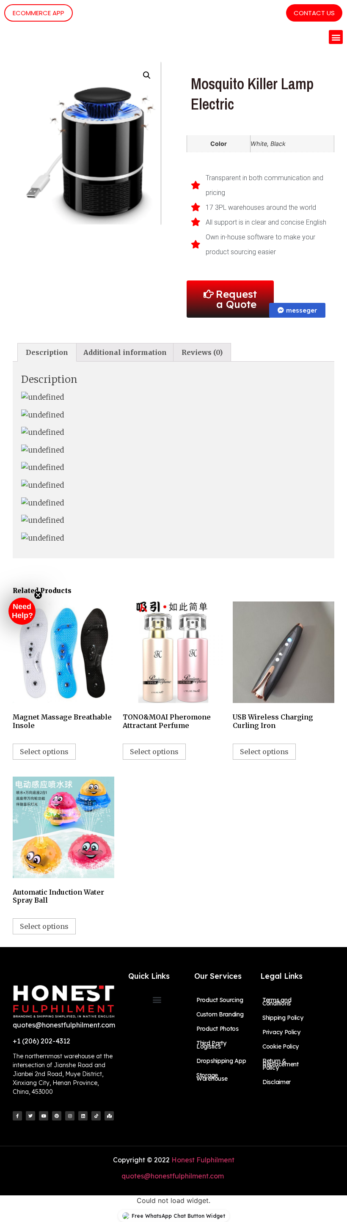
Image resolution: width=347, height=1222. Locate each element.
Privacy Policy (281, 1032)
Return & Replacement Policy (280, 1064)
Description (47, 352)
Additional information (125, 352)
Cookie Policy (280, 1046)
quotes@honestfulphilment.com (173, 1176)
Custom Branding (220, 1014)
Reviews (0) (202, 352)
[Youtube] (43, 1115)
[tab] (47, 352)
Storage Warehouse (211, 1076)
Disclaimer (276, 1082)
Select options (44, 751)
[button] (336, 37)
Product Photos (217, 1029)
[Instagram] (69, 1115)
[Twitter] (30, 1115)
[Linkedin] (83, 1115)
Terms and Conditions (276, 1001)
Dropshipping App (221, 1061)
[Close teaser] (38, 595)
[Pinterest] (56, 1115)
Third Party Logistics (211, 1044)
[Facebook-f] (17, 1115)
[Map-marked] (109, 1115)
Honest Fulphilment (202, 1160)
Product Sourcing (219, 1000)
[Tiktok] (96, 1115)
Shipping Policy (282, 1018)
